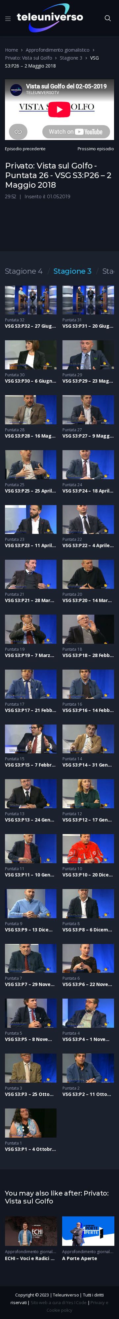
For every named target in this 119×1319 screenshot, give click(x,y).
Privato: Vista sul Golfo (28, 58)
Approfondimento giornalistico (58, 50)
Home (11, 50)
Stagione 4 (24, 271)
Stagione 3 (71, 58)
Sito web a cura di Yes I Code (59, 1302)
